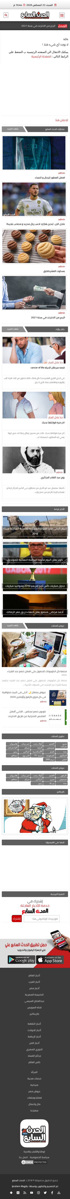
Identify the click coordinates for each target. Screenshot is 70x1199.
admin (61, 173)
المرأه (34, 1072)
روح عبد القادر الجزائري (53, 477)
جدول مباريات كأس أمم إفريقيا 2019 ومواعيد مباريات (35, 585)
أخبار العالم (34, 975)
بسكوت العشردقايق (54, 271)
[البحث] (6, 17)
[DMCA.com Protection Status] (34, 1164)
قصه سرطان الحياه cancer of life (48, 367)
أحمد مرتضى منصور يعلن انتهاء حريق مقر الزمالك (34, 612)
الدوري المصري (34, 1049)
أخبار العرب (34, 981)
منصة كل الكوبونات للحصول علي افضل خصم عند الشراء (31, 25)
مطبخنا (34, 1110)
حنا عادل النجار (55, 362)
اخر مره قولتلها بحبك (53, 422)
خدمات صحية (34, 1078)
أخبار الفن (34, 1043)
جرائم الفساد (34, 1055)
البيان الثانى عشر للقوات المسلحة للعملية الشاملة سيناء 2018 (35, 531)
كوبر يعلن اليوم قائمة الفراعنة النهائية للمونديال (35, 559)
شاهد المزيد (12, 129)
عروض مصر (34, 1091)
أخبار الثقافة (34, 1023)
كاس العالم (34, 1062)
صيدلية (34, 1085)
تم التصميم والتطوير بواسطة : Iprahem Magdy (35, 1186)
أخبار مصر (34, 988)
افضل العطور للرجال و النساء (50, 177)
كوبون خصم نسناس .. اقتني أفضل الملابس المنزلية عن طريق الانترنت (27, 713)
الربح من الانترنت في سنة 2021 (48, 317)
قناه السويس (34, 1007)
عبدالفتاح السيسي (34, 1001)
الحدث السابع (18, 1180)
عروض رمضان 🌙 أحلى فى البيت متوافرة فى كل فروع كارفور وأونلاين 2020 (24, 694)
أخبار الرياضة (34, 1036)
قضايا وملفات (34, 1097)
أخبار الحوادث (34, 1030)
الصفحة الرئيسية (41, 56)
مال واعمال (34, 1104)
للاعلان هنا (61, 120)
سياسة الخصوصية (39, 1157)
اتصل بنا (23, 1157)
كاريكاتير (34, 1013)
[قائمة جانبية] (62, 15)
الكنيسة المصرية (34, 994)
